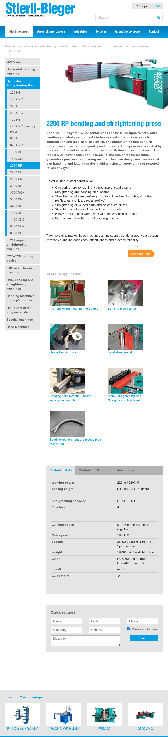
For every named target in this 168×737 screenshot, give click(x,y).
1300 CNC (17, 158)
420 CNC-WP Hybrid (64, 728)
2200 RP (16, 165)
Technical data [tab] (61, 470)
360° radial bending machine (21, 270)
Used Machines (18, 327)
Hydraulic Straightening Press (21, 83)
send (144, 638)
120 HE (15, 92)
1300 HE (16, 152)
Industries (80, 31)
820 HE (15, 138)
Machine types (19, 31)
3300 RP (16, 185)
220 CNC (16, 113)
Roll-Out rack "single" (22, 728)
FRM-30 (104, 728)
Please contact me (145, 629)
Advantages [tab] (126, 470)
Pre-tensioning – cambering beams (74, 308)
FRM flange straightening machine (17, 244)
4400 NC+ (17, 213)
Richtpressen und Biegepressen (127, 46)
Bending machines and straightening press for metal (41, 46)
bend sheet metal (120, 352)
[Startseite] (43, 9)
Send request (140, 254)
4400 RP (16, 206)
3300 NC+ (17, 192)
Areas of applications (51, 31)
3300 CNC (17, 199)
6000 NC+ (17, 226)
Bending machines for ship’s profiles (21, 298)
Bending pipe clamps (122, 308)
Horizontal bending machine (21, 71)
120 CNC (16, 99)
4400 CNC (17, 219)
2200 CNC (17, 179)
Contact (154, 31)
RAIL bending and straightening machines (20, 284)
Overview (13, 62)
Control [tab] (84, 470)
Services (101, 31)
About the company (128, 31)
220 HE (15, 106)
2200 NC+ (17, 172)
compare (134, 246)
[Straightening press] (150, 63)
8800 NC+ (17, 233)
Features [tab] (103, 470)
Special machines (20, 319)
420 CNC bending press (22, 129)
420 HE (15, 119)
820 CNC (16, 145)
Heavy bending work (64, 352)
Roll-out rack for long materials (19, 310)
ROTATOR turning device (20, 258)
